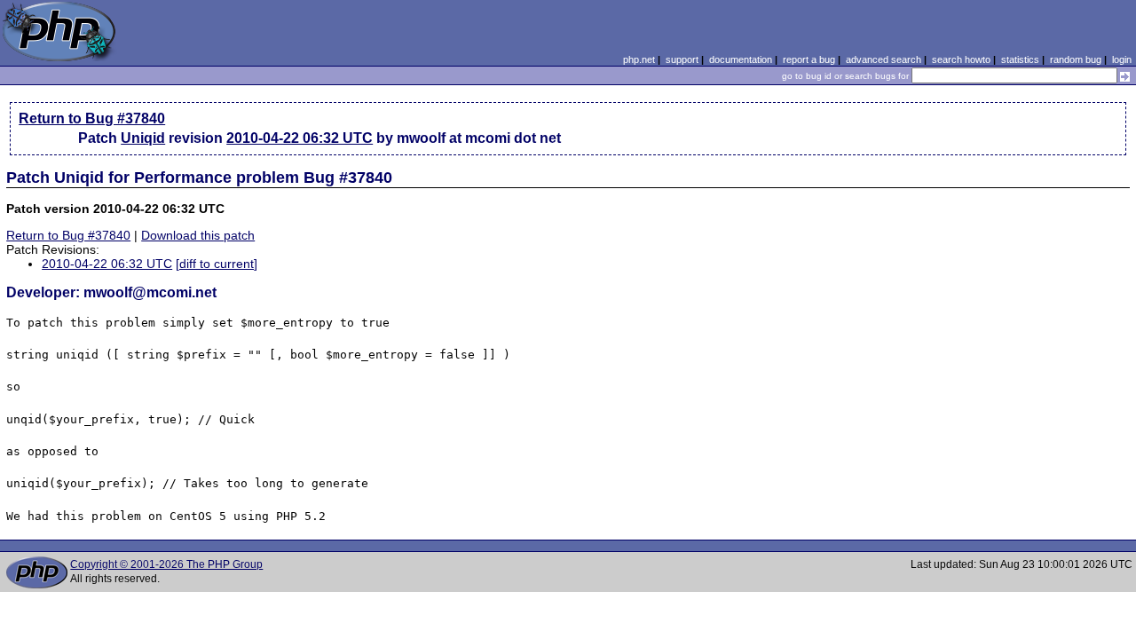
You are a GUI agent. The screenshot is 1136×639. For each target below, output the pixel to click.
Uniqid (143, 138)
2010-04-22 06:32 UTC (299, 138)
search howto (961, 59)
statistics (1020, 59)
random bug (1075, 59)
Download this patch (198, 235)
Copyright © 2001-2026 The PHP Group (166, 564)
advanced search (883, 59)
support (682, 59)
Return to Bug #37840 (92, 118)
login (1122, 59)
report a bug (809, 59)
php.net (639, 59)
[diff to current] (216, 263)
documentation (740, 59)
